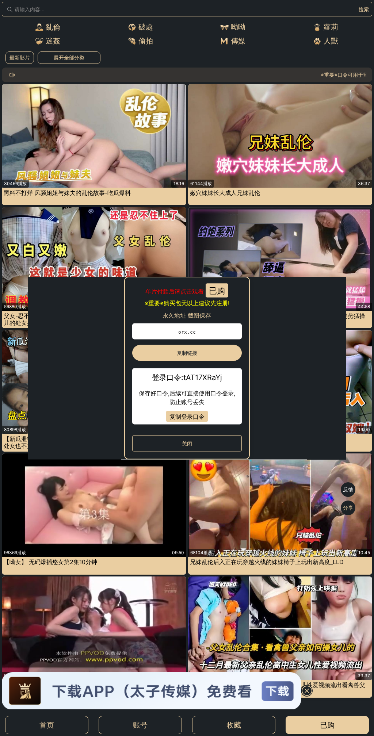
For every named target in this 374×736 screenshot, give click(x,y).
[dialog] (187, 368)
